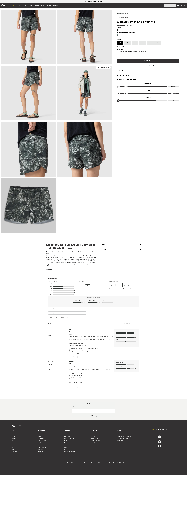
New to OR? (40, 449)
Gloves (13, 445)
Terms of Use (63, 462)
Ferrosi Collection (95, 442)
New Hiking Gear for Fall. (90, 1)
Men (26, 5)
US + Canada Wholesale (122, 434)
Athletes (40, 436)
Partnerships (41, 438)
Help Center (67, 434)
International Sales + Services (124, 436)
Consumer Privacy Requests (82, 462)
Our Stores (40, 442)
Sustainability (41, 451)
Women (20, 5)
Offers (65, 447)
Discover (55, 5)
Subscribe (93, 415)
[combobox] (170, 5)
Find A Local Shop (42, 447)
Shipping (66, 440)
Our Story (40, 434)
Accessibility (112, 462)
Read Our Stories (42, 440)
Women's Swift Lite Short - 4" (123, 17)
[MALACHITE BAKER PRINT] (117, 35)
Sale (12, 453)
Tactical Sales (120, 440)
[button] (184, 5)
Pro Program (41, 453)
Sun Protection (94, 436)
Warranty (66, 442)
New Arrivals (14, 434)
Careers (39, 445)
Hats (13, 442)
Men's (13, 440)
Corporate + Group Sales (122, 438)
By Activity (14, 451)
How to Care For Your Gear (70, 451)
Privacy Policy (70, 462)
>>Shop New (99, 1)
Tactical (13, 449)
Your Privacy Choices (121, 462)
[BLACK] (117, 30)
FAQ (65, 449)
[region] (93, 1)
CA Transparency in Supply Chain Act (99, 462)
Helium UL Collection (95, 440)
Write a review (133, 13)
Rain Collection (94, 434)
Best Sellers (14, 436)
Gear (13, 447)
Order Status (67, 436)
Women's (14, 438)
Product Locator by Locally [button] (148, 65)
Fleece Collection (94, 438)
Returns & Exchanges (69, 438)
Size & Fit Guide (68, 445)
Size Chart (121, 46)
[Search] (161, 5)
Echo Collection (94, 445)
